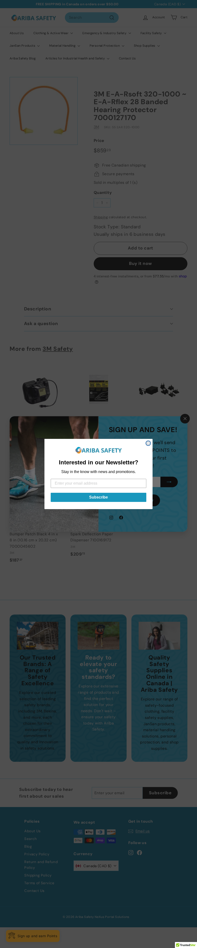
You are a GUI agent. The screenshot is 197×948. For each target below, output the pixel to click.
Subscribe (98, 497)
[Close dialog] (148, 443)
